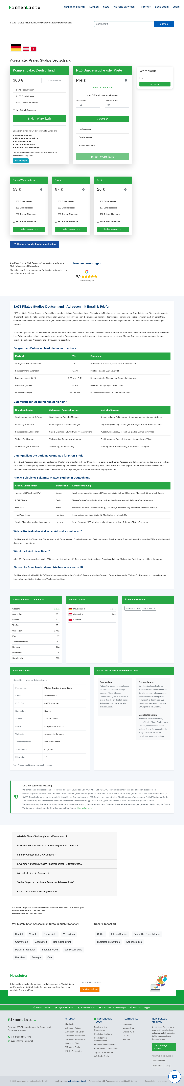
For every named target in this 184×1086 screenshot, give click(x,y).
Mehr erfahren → (85, 808)
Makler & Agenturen (25, 949)
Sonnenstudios (134, 942)
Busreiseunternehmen (108, 942)
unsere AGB (128, 1032)
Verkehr (33, 934)
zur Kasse (154, 84)
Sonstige (36, 957)
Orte (49, 957)
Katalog (94, 7)
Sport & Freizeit (50, 949)
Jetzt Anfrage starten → (160, 1046)
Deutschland (79, 609)
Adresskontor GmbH (77, 1081)
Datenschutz (128, 1028)
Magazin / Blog (72, 1043)
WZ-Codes (157, 1066)
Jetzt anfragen (20, 160)
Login (176, 7)
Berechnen (102, 119)
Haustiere (20, 957)
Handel (30, 22)
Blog (168, 1066)
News (106, 7)
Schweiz (77, 620)
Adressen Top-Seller (74, 1032)
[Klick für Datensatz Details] (126, 80)
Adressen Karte (159, 1061)
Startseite (69, 1024)
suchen (164, 24)
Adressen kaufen (74, 7)
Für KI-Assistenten (73, 1051)
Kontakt (146, 7)
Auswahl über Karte (102, 87)
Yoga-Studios (149, 608)
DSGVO (126, 1036)
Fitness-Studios (133, 608)
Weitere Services (124, 7)
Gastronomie (21, 942)
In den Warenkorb (39, 118)
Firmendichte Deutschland (106, 1048)
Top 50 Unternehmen (103, 1052)
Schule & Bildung (73, 949)
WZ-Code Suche (72, 1047)
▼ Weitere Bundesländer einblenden (35, 244)
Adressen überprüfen (75, 1040)
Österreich (78, 614)
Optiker (101, 934)
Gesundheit (41, 942)
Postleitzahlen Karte (103, 1034)
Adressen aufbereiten (75, 1036)
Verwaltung (69, 934)
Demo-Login (162, 7)
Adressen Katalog (73, 1028)
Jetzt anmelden (90, 989)
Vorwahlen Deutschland (105, 1045)
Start (12, 22)
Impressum (128, 1024)
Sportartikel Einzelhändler (147, 934)
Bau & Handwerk (62, 942)
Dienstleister (50, 934)
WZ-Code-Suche (101, 1056)
